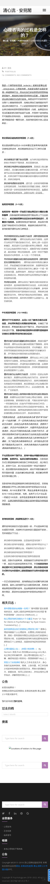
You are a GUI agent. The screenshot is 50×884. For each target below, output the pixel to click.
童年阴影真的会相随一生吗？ (17, 608)
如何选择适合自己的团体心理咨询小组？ (22, 629)
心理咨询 (7, 826)
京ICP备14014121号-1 (19, 881)
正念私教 (7, 831)
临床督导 (7, 835)
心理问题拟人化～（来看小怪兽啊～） (21, 648)
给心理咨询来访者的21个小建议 (18, 618)
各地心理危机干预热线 (13, 849)
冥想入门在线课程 (12, 662)
